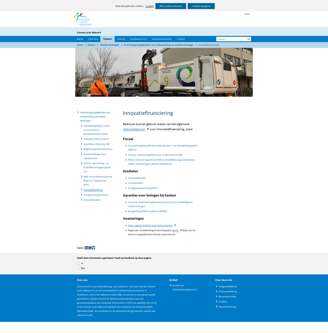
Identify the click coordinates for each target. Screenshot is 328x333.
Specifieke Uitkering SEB (97, 144)
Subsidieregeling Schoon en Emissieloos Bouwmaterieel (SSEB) (97, 129)
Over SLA (93, 38)
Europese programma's (96, 194)
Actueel (121, 38)
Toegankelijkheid (228, 286)
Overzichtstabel (92, 199)
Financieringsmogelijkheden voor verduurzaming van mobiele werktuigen (95, 116)
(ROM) (177, 230)
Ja (82, 263)
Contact (247, 14)
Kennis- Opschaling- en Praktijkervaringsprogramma (97, 167)
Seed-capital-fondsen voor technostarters (152, 225)
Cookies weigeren (201, 6)
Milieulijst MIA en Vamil (96, 139)
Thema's (107, 38)
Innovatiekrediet (137, 178)
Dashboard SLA (138, 38)
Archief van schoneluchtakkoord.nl (188, 288)
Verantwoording (227, 296)
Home (80, 38)
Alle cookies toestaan (171, 6)
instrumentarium (136, 129)
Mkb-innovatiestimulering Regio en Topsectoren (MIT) (98, 180)
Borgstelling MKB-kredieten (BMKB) (147, 211)
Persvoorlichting (227, 306)
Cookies (149, 6)
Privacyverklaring (228, 291)
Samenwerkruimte (162, 38)
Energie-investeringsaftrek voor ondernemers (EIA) (155, 154)
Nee (83, 268)
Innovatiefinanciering (93, 189)
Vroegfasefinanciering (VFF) (142, 188)
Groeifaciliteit (135, 183)
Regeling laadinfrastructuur (98, 149)
